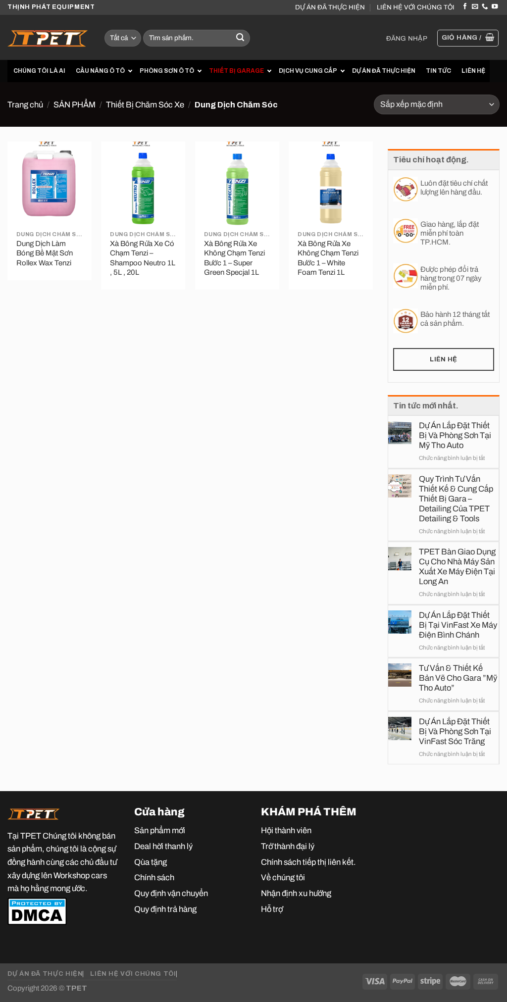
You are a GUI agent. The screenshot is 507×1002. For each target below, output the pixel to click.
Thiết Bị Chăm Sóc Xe (145, 104)
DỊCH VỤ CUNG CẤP (308, 70)
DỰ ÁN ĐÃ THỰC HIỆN (330, 7)
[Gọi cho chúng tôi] (485, 6)
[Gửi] (240, 38)
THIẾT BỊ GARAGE (236, 70)
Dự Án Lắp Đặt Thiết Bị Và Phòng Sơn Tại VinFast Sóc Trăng (455, 731)
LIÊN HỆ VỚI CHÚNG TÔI (416, 7)
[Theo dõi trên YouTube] (495, 6)
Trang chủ (25, 104)
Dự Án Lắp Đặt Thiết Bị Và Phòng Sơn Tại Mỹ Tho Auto (455, 435)
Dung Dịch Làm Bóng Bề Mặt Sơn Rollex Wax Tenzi (44, 253)
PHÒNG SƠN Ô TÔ (167, 70)
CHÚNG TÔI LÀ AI (39, 70)
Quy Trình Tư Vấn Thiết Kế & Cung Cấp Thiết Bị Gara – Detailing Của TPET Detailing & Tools (456, 498)
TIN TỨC (438, 70)
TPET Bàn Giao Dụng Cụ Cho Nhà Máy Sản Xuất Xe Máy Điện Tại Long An (457, 566)
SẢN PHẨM (74, 104)
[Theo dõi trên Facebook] (465, 6)
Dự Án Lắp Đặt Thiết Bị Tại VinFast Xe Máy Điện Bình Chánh (458, 624)
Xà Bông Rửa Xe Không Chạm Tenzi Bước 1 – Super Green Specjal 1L (234, 258)
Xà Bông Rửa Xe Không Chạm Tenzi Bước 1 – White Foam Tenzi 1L (328, 258)
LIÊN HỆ (473, 70)
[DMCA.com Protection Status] (37, 910)
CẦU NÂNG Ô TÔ (100, 70)
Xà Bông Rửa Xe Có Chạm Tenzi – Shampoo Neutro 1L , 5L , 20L (142, 258)
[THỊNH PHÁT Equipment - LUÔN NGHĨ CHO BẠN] (48, 37)
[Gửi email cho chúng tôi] (475, 6)
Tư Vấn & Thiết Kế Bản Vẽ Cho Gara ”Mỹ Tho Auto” (458, 677)
